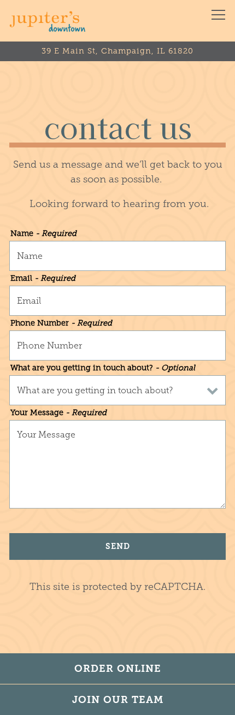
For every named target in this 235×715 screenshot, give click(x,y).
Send (117, 546)
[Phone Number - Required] (117, 345)
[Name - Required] (117, 256)
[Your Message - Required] (117, 464)
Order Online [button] (117, 669)
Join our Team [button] (117, 700)
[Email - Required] (117, 301)
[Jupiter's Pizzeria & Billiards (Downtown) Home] (47, 20)
